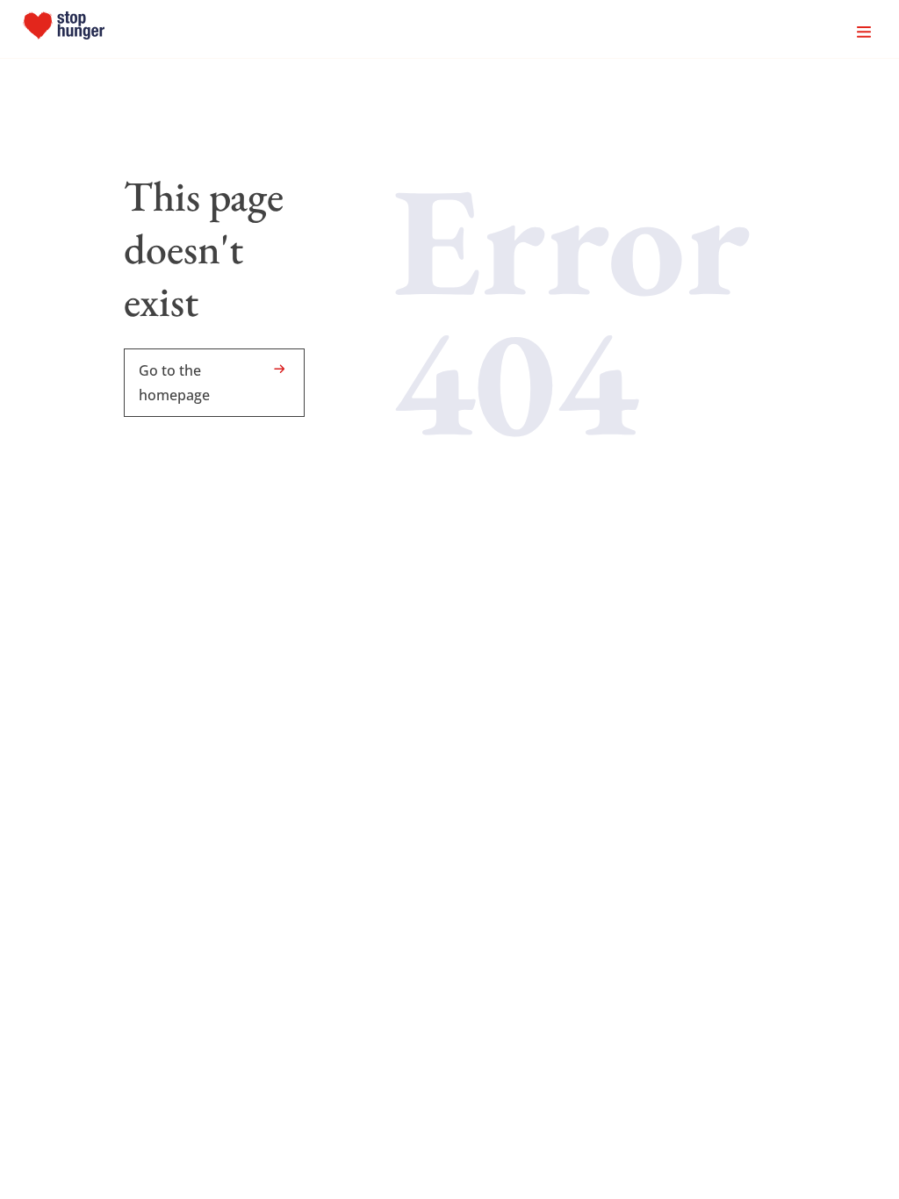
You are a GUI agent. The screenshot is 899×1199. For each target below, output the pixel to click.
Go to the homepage (174, 383)
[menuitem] (63, 29)
